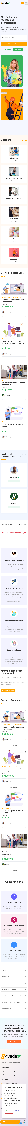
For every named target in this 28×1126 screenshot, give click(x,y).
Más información (10, 1104)
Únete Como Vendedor (8, 690)
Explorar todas (5, 276)
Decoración (14, 259)
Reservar (14, 318)
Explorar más (22, 140)
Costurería (14, 239)
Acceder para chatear (11, 1122)
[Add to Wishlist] (25, 283)
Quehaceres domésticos (14, 178)
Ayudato (14, 503)
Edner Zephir (13, 477)
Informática (14, 158)
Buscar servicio (18, 49)
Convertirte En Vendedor (14, 1041)
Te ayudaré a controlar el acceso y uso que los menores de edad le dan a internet (13, 343)
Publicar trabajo (6, 49)
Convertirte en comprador (10, 1075)
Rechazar (8, 1115)
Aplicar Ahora (14, 745)
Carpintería (14, 218)
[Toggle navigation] (26, 3)
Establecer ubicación (14, 44)
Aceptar (7, 1110)
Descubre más (24, 455)
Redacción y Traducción (14, 198)
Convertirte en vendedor (10, 1072)
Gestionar (16, 1110)
